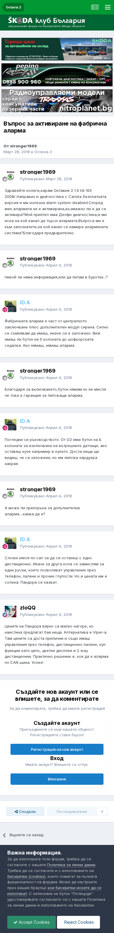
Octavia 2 (43, 151)
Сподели (27, 811)
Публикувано (46, 178)
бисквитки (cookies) (26, 876)
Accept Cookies (34, 922)
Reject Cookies (78, 922)
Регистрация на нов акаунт (57, 749)
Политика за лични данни (71, 864)
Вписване (57, 779)
